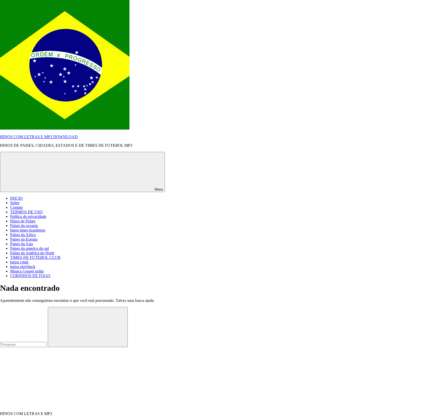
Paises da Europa (23, 239)
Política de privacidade (28, 216)
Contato (16, 207)
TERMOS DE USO (26, 212)
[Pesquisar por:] (24, 344)
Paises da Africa (23, 235)
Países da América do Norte (32, 253)
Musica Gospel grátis (27, 271)
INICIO (16, 198)
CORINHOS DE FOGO (30, 276)
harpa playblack (22, 266)
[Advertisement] (38, 378)
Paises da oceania (24, 225)
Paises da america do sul (29, 248)
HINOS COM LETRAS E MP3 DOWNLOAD (39, 137)
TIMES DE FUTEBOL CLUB (35, 257)
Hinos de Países (22, 221)
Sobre (14, 203)
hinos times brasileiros (27, 230)
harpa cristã (19, 262)
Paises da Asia (21, 244)
